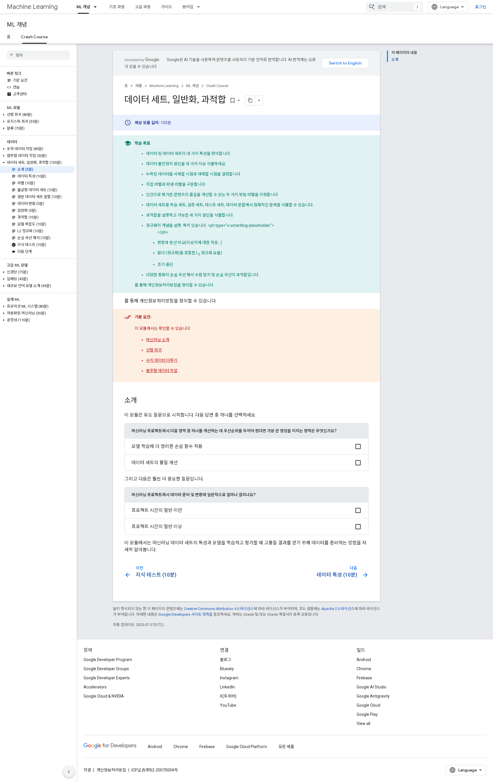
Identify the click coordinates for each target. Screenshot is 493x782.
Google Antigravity (373, 696)
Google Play (367, 714)
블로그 (225, 659)
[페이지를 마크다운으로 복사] (250, 100)
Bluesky (227, 668)
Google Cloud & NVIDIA (104, 696)
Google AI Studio (371, 687)
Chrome (364, 668)
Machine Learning (32, 7)
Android (364, 659)
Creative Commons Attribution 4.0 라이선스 (219, 609)
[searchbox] (38, 55)
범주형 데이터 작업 (161, 370)
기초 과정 (117, 6)
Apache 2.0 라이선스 (337, 609)
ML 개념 (83, 6)
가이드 (166, 6)
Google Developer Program (108, 659)
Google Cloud (368, 705)
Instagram (229, 678)
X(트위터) (228, 696)
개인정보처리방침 (111, 770)
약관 (87, 770)
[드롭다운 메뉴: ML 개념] (97, 7)
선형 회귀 (154, 350)
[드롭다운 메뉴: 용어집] (200, 7)
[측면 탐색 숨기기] (68, 771)
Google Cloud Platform (246, 746)
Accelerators (95, 687)
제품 (138, 86)
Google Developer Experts (107, 678)
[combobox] (394, 7)
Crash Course (34, 36)
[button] (37, 114)
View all (363, 723)
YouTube (228, 705)
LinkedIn (227, 687)
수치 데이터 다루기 (161, 360)
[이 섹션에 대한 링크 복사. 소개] (142, 400)
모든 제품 (286, 746)
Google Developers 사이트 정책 (183, 614)
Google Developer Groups (106, 668)
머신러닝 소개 (157, 340)
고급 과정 (143, 6)
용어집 (187, 6)
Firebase (364, 678)
